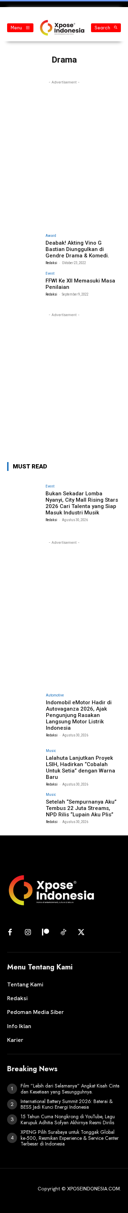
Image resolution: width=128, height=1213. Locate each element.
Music (51, 751)
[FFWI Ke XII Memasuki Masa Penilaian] (24, 284)
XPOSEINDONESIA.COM (93, 1188)
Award (51, 236)
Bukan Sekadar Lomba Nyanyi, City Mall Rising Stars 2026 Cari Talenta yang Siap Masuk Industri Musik (82, 503)
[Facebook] (10, 933)
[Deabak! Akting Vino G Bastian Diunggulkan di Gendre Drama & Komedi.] (24, 246)
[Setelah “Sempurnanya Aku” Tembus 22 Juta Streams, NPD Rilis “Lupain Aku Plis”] (24, 805)
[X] (81, 933)
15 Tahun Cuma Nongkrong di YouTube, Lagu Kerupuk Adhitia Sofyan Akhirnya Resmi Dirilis (68, 1119)
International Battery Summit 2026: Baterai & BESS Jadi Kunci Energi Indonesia (67, 1104)
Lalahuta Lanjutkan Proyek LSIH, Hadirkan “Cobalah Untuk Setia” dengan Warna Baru (80, 767)
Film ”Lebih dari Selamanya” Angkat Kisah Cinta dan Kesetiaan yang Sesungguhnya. (70, 1088)
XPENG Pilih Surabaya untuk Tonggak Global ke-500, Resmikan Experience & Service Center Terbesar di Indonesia (70, 1138)
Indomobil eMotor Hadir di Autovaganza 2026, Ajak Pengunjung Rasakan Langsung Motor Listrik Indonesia (79, 715)
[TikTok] (63, 933)
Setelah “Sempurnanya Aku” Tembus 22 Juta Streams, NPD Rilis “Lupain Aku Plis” (81, 808)
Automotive (55, 695)
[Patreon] (45, 933)
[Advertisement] (64, 149)
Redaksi (51, 263)
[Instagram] (28, 933)
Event (50, 273)
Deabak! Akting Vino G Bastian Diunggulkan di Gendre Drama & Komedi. (77, 249)
